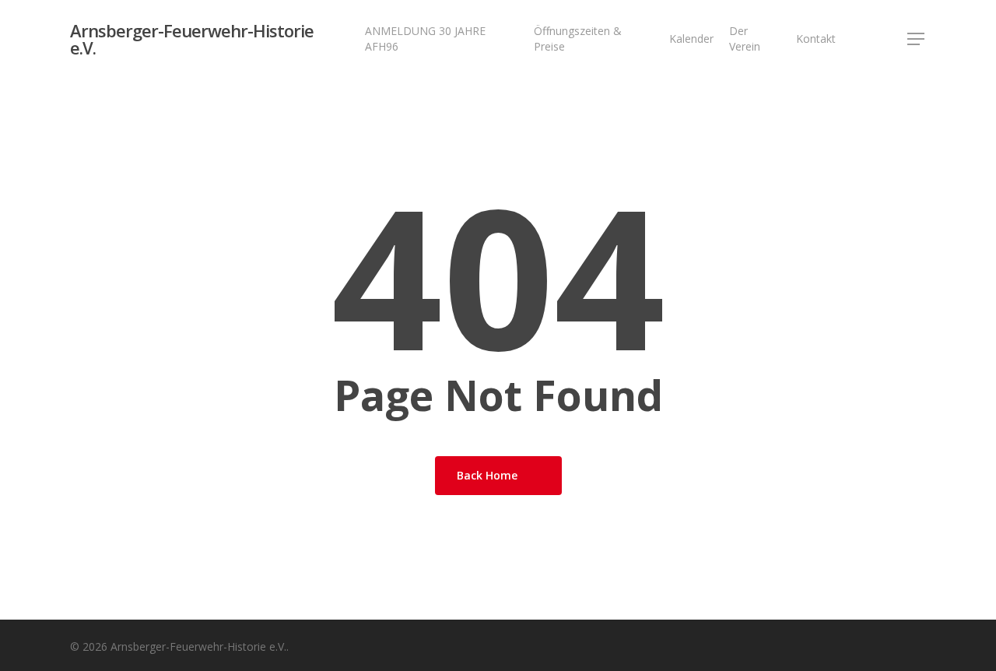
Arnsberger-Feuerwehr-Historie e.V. (192, 39)
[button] (916, 39)
